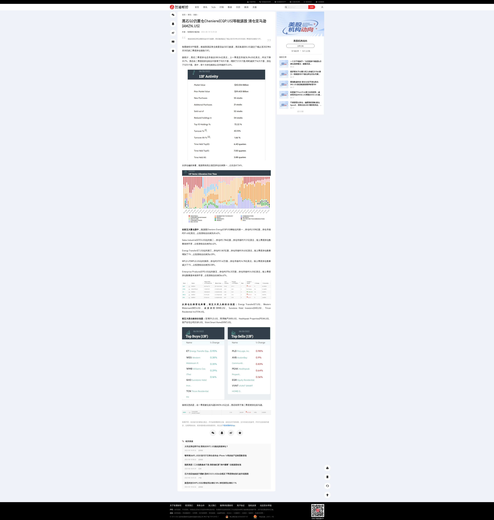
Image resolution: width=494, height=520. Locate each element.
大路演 (244, 513)
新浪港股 (177, 513)
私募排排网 (259, 513)
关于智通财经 (175, 505)
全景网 (194, 513)
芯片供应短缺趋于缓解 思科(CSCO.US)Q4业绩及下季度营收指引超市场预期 (217, 473)
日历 (238, 7)
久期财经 (237, 513)
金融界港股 (221, 513)
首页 (197, 7)
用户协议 (241, 505)
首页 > (184, 14)
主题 (255, 7)
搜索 (311, 7)
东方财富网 (203, 513)
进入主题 (300, 111)
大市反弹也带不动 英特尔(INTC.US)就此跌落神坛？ (206, 446)
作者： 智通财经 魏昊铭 (191, 32)
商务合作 (201, 505)
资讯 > (190, 14)
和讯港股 (212, 513)
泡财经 (251, 513)
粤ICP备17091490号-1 (211, 517)
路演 (246, 7)
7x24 (213, 7)
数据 (230, 7)
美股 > (195, 14)
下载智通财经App (228, 425)
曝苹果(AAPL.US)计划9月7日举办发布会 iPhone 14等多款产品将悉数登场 (216, 455)
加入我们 (212, 505)
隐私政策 (252, 505)
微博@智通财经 (226, 505)
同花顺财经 (186, 513)
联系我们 (189, 505)
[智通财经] (179, 7)
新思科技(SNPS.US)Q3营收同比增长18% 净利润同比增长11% (211, 483)
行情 (222, 7)
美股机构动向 (300, 40)
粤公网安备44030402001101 (239, 517)
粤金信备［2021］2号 (266, 517)
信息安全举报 (266, 505)
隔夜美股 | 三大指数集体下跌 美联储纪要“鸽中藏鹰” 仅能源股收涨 (213, 464)
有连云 (229, 513)
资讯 (205, 7)
